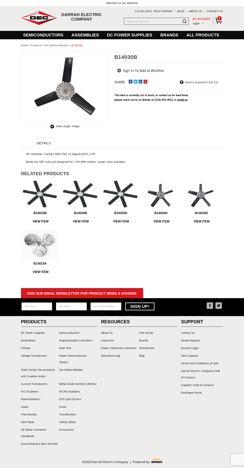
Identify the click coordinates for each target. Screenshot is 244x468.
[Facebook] (210, 305)
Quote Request (190, 340)
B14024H (161, 213)
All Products (202, 35)
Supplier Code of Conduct (197, 385)
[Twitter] (218, 305)
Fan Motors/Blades (71, 370)
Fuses (62, 407)
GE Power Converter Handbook (33, 433)
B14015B (40, 213)
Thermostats (29, 414)
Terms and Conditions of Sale (199, 363)
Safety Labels (67, 422)
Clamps (25, 348)
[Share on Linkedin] (140, 81)
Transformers (67, 414)
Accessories (66, 429)
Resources (115, 321)
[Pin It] (145, 81)
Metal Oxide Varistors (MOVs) (77, 384)
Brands (169, 35)
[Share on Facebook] (130, 81)
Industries (107, 340)
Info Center (146, 333)
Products (34, 321)
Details (44, 143)
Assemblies (85, 35)
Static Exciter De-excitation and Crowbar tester (38, 373)
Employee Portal (191, 392)
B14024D (201, 213)
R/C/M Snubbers (69, 391)
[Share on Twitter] (135, 81)
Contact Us (215, 11)
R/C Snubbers (30, 391)
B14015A (40, 263)
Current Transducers (34, 384)
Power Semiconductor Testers (73, 359)
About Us (195, 11)
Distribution (146, 348)
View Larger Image (67, 126)
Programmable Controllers (76, 340)
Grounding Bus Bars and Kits (39, 444)
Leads (24, 407)
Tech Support (163, 11)
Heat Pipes (28, 422)
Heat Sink (65, 348)
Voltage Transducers (34, 355)
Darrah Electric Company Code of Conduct (200, 374)
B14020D (120, 213)
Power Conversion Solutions (118, 348)
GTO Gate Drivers (70, 399)
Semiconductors (43, 35)
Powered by (147, 462)
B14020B (80, 213)
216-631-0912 (143, 11)
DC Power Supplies (129, 35)
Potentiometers (30, 399)
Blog (180, 11)
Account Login (190, 348)
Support (192, 321)
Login (196, 23)
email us (182, 99)
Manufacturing (110, 355)
